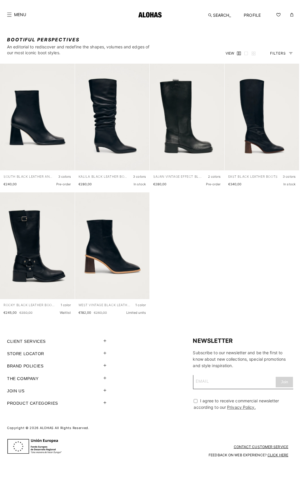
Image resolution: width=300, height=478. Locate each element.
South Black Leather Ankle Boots (29, 176)
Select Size (59, 160)
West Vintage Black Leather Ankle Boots (105, 305)
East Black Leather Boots (253, 176)
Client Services (26, 341)
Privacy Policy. (241, 407)
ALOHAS (47, 428)
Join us (15, 391)
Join (284, 382)
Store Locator (25, 353)
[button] (16, 14)
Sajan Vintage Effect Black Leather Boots (178, 176)
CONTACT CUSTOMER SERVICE (261, 447)
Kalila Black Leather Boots (104, 176)
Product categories (32, 403)
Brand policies (25, 366)
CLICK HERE (277, 455)
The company (23, 378)
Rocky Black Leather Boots (30, 305)
